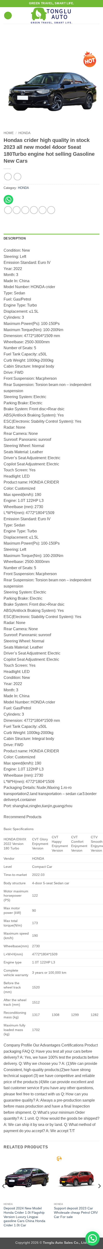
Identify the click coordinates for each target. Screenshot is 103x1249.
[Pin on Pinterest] (42, 210)
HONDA (24, 133)
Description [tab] (15, 238)
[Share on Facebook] (17, 210)
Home (9, 133)
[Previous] (4, 1195)
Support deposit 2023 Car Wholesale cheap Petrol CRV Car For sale (76, 1212)
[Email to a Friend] (34, 210)
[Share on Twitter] (25, 210)
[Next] (99, 1195)
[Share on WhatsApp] (8, 210)
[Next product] (7, 176)
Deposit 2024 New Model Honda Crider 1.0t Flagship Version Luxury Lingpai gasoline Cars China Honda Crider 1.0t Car (24, 1217)
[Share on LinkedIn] (51, 210)
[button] (8, 16)
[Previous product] (17, 176)
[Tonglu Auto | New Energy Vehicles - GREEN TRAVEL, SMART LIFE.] (51, 15)
